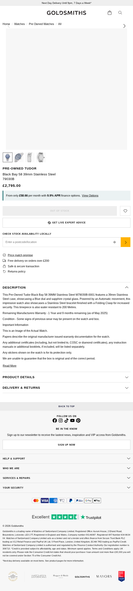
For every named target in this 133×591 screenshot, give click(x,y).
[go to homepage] (66, 13)
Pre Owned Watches (41, 24)
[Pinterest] (78, 421)
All (59, 24)
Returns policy (16, 271)
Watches (19, 24)
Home (6, 24)
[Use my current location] (114, 242)
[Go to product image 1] (7, 157)
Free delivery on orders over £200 (28, 260)
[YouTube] (72, 421)
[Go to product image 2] (19, 157)
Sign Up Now (66, 445)
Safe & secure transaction (23, 266)
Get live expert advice (69, 222)
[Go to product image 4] (41, 157)
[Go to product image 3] (30, 157)
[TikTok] (66, 421)
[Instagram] (61, 421)
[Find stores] (125, 242)
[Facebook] (55, 421)
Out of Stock (59, 211)
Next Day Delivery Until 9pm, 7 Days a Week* (66, 3)
